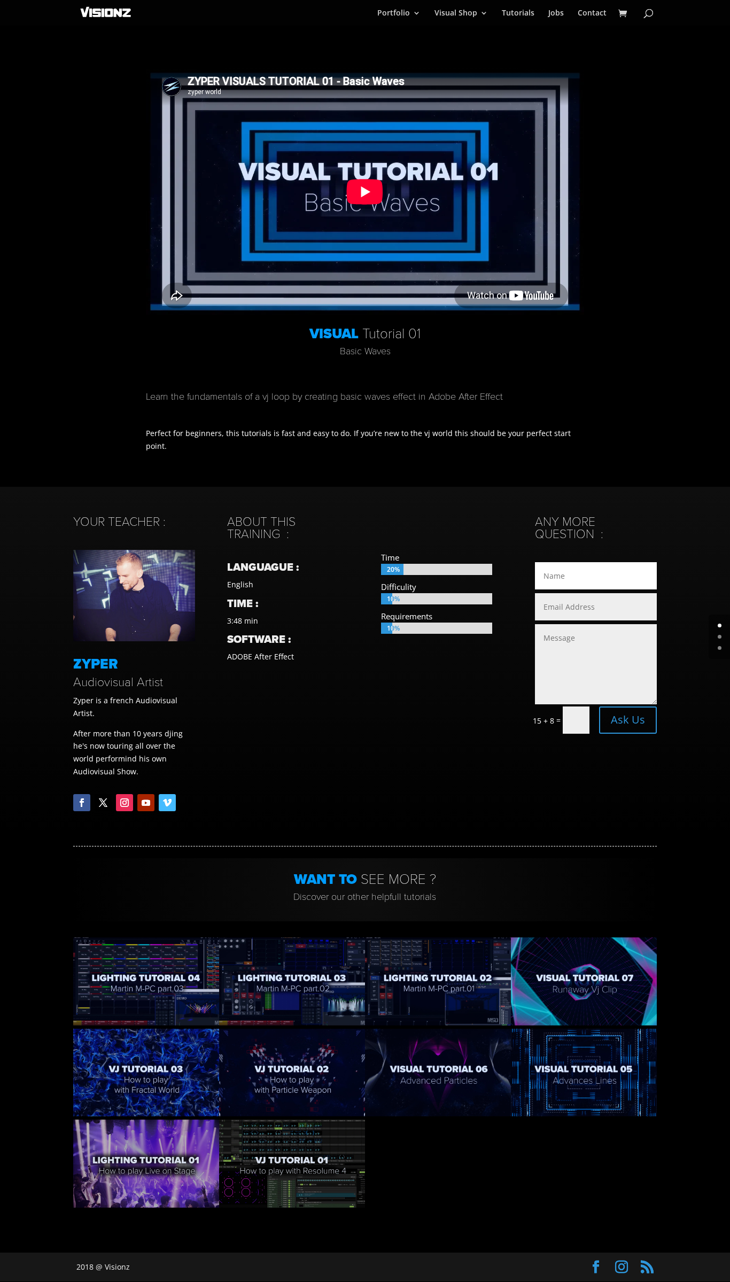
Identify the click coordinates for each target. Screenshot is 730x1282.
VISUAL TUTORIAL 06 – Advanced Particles (438, 1072)
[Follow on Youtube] (145, 802)
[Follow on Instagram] (124, 802)
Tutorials (518, 13)
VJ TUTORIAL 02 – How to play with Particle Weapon (291, 1072)
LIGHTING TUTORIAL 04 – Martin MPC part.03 (146, 981)
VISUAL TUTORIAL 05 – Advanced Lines (584, 1072)
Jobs (556, 13)
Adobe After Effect (466, 396)
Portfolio (393, 13)
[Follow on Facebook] (81, 802)
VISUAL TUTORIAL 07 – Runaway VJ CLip (584, 981)
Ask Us (628, 719)
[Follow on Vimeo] (167, 802)
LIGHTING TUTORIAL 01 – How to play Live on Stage (146, 1163)
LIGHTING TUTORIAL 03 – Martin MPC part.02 (292, 981)
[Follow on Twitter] (103, 802)
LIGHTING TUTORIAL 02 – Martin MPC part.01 (438, 981)
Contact (592, 13)
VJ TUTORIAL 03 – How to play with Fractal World (146, 1072)
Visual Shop (455, 13)
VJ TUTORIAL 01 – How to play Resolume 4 (291, 1163)
